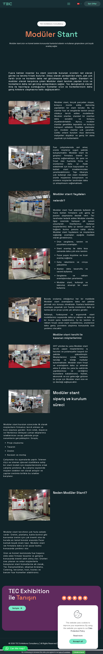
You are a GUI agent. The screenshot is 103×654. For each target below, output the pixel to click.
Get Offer (92, 4)
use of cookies (64, 652)
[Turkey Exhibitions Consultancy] (7, 4)
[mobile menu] (69, 4)
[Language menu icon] (79, 4)
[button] (15, 648)
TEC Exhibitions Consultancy (27, 643)
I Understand (79, 652)
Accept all (78, 641)
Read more (78, 636)
